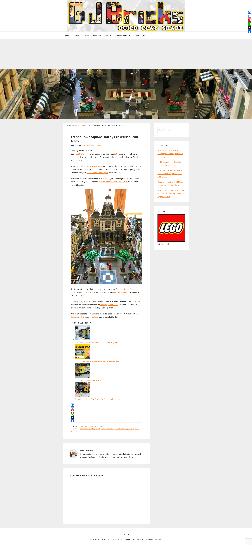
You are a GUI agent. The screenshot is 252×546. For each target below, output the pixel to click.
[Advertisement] (126, 54)
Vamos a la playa (120, 292)
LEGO (116, 154)
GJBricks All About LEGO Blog (126, 15)
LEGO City (80, 154)
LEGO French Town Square (97, 172)
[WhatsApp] (106, 414)
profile (137, 301)
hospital (87, 292)
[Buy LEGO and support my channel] (171, 241)
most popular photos (109, 304)
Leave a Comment (96, 145)
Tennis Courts (129, 289)
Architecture (84, 429)
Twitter (84, 317)
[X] (106, 417)
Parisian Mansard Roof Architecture (113, 181)
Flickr (83, 166)
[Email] (106, 408)
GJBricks (74, 317)
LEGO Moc (100, 426)
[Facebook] (106, 405)
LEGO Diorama (91, 426)
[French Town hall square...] (106, 283)
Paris (76, 431)
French (97, 429)
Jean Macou (95, 166)
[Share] (106, 420)
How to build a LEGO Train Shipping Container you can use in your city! (170, 153)
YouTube (94, 317)
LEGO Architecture (121, 429)
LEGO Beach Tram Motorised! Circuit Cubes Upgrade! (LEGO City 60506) (170, 173)
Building (92, 429)
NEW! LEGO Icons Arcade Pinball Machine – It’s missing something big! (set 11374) (171, 193)
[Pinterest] (106, 411)
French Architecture (107, 429)
